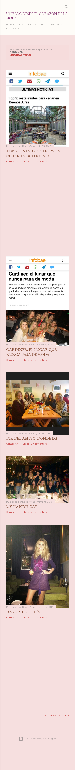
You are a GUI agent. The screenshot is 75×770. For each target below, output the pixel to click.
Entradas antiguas (56, 715)
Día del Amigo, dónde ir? (31, 438)
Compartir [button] (12, 161)
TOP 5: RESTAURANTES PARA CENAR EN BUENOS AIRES (33, 153)
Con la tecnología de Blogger (41, 738)
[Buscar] (66, 6)
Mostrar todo (20, 55)
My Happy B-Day (21, 506)
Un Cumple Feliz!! (23, 611)
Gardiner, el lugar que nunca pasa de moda (31, 352)
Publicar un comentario (34, 161)
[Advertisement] (37, 209)
